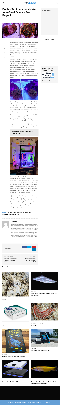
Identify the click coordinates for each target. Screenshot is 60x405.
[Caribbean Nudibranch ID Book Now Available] (15, 341)
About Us (23, 396)
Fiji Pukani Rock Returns (8, 300)
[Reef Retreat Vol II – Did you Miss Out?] (44, 338)
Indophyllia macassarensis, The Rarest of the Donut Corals (10, 260)
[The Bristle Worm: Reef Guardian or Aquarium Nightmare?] (44, 312)
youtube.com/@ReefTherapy (49, 80)
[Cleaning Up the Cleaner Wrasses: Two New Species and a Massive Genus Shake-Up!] (44, 369)
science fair (5, 214)
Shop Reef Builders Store (48, 396)
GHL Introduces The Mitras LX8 (10, 381)
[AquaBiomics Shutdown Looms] (15, 312)
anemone (10, 212)
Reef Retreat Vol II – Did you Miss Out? (40, 350)
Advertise (12, 396)
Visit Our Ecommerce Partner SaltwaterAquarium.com (30, 398)
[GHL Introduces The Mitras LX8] (15, 369)
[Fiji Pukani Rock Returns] (15, 284)
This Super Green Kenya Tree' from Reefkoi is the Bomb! (30, 260)
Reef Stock (30, 396)
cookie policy (39, 402)
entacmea (25, 212)
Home (7, 396)
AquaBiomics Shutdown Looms (10, 325)
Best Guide (37, 396)
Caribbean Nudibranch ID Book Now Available (13, 356)
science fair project (14, 214)
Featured (33, 291)
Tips (18, 396)
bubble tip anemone (17, 212)
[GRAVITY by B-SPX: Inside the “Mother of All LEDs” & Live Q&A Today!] (44, 281)
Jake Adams (4, 20)
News (30, 212)
